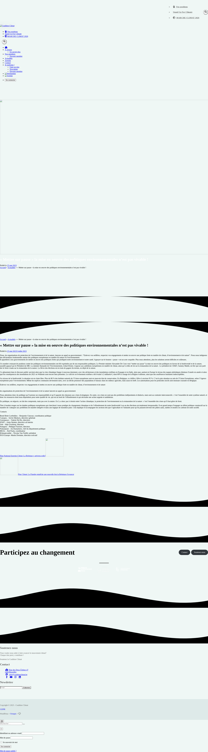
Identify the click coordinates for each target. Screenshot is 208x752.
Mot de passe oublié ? (8, 751)
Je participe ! (9, 65)
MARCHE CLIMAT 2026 (187, 18)
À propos (8, 50)
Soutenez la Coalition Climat (11, 659)
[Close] (2, 721)
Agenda (8, 61)
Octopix (13, 714)
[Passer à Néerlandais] (10, 74)
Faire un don (14, 67)
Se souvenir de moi (9, 742)
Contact (8, 63)
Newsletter (14, 69)
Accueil (3, 268)
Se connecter (10, 80)
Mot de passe (5, 738)
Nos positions (182, 7)
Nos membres (10, 54)
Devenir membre (16, 56)
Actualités (8, 58)
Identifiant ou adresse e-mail (10, 733)
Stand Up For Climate (182, 12)
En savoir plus (15, 52)
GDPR (2, 709)
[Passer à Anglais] (9, 76)
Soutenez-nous (199, 552)
